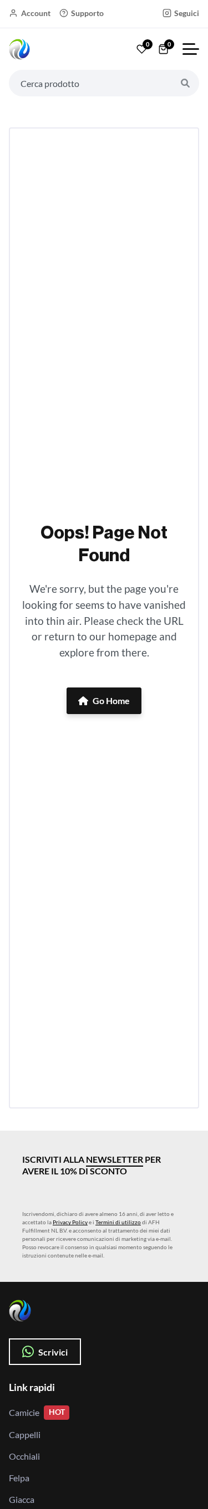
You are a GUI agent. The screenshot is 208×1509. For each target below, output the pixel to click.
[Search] (185, 83)
